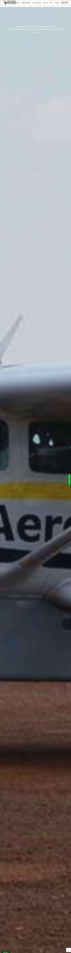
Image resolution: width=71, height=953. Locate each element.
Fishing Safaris (36, 2)
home (7, 2)
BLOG (51, 2)
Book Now (65, 2)
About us (45, 2)
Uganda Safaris (26, 2)
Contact (57, 2)
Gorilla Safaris (15, 2)
